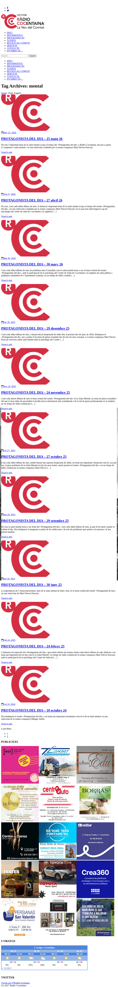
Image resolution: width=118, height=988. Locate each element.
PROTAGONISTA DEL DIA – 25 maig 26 (31, 139)
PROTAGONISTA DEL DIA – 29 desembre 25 (35, 328)
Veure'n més (6, 152)
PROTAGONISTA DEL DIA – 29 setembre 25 (35, 521)
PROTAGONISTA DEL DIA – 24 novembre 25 (35, 392)
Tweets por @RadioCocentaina (15, 983)
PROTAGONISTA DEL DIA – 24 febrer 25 (32, 646)
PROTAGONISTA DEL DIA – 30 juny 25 (31, 585)
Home (4, 93)
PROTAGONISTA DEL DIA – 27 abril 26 (31, 200)
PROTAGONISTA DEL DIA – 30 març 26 (32, 264)
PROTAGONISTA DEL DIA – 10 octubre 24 (33, 710)
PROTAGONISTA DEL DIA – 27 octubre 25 (33, 456)
